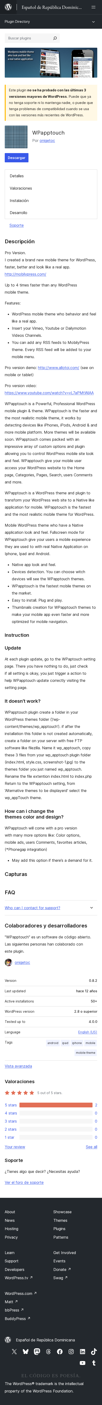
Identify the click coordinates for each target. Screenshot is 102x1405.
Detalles (17, 175)
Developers (14, 1269)
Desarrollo (18, 212)
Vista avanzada (18, 1066)
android (52, 1043)
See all (91, 1146)
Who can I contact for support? (32, 908)
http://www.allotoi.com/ (58, 367)
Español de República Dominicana (45, 1340)
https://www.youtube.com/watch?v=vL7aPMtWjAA (49, 392)
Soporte (16, 225)
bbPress (14, 1310)
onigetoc (47, 140)
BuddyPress (18, 1318)
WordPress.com (21, 1293)
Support (12, 1261)
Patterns (60, 1237)
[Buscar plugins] (55, 38)
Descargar (16, 158)
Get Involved (64, 1252)
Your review (15, 1146)
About (10, 1211)
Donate (62, 1269)
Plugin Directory (17, 21)
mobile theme (85, 1052)
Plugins (59, 1228)
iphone (77, 1043)
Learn (9, 1252)
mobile (90, 1043)
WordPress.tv (19, 1277)
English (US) (87, 1032)
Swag (60, 1277)
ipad (65, 1043)
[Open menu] (94, 7)
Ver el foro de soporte (24, 1182)
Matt (11, 1301)
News (10, 1220)
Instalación (19, 200)
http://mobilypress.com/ (25, 274)
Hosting (11, 1228)
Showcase (62, 1211)
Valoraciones (21, 188)
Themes (60, 1220)
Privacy (11, 1237)
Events (59, 1261)
